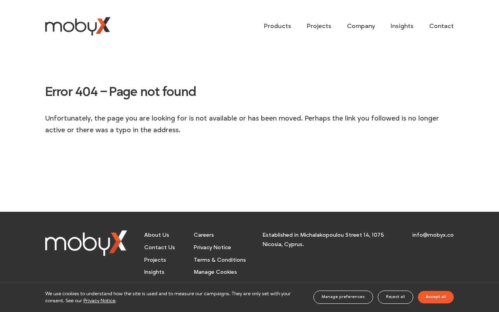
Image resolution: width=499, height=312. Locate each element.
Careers (204, 235)
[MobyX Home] (86, 242)
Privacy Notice (212, 247)
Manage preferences (343, 296)
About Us (156, 235)
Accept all (436, 296)
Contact (441, 26)
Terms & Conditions (220, 260)
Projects (319, 26)
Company (361, 26)
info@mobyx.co (433, 235)
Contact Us (159, 247)
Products (277, 26)
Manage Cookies (215, 272)
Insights (402, 26)
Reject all (395, 296)
